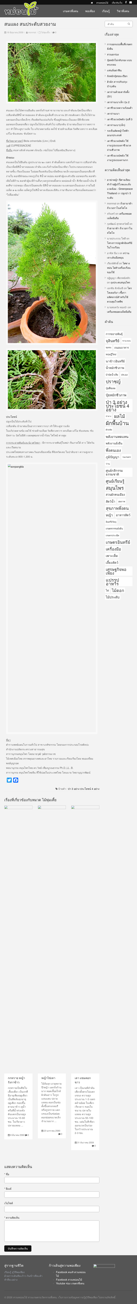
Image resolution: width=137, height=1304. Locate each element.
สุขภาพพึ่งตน (117, 508)
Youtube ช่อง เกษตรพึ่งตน (70, 1283)
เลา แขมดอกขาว (83, 1080)
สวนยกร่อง (113, 54)
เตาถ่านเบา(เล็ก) (116, 125)
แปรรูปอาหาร (112, 581)
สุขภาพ (121, 501)
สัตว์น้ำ (110, 501)
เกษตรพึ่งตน (70, 11)
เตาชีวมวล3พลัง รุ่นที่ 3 (119, 119)
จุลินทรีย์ (112, 340)
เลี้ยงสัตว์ (112, 562)
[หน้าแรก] (92, 2)
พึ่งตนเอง (113, 450)
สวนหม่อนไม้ (102, 2)
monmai (32, 32)
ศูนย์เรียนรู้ (115, 481)
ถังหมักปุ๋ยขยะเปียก (117, 76)
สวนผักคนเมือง (115, 494)
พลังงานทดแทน (117, 436)
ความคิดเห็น (11, 1217)
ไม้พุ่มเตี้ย (45, 32)
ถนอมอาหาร (121, 347)
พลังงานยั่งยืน (114, 443)
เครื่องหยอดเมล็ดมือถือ (119, 311)
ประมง (124, 374)
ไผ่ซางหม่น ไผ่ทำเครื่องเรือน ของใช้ (119, 267)
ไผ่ (107, 590)
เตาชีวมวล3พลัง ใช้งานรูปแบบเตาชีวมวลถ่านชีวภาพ (119, 145)
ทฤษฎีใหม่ (111, 354)
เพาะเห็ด (112, 555)
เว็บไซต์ (8, 1203)
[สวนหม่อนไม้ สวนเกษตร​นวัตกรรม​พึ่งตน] (21, 3)
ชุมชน (108, 347)
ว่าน (108, 463)
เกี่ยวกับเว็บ (117, 2)
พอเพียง (90, 11)
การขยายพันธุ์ (114, 334)
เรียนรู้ (106, 11)
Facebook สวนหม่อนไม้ (69, 1279)
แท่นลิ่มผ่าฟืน (114, 70)
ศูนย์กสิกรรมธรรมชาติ (114, 472)
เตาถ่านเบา (113, 113)
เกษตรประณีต (112, 535)
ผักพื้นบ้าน (117, 423)
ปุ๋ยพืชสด (110, 388)
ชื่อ (6, 1174)
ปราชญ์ (113, 381)
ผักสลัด (109, 429)
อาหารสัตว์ (123, 515)
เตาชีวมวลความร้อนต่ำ (120, 108)
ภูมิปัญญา (112, 456)
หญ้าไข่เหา (48, 1078)
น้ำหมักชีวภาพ (115, 368)
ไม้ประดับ (113, 597)
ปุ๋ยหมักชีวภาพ (116, 395)
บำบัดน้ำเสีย (112, 374)
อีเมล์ (7, 1188)
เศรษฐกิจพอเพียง (116, 571)
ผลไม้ (119, 416)
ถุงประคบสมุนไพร (120, 282)
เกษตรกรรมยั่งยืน (114, 528)
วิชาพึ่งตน (123, 11)
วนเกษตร (126, 456)
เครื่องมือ (113, 549)
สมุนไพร (115, 488)
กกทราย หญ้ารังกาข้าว (16, 1080)
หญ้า (109, 514)
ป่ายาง (108, 416)
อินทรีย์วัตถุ (111, 521)
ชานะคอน (126, 340)
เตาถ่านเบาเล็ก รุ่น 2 (118, 102)
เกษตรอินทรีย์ (118, 542)
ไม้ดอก (118, 590)
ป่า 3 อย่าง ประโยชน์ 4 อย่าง (83, 788)
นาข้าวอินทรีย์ (115, 361)
